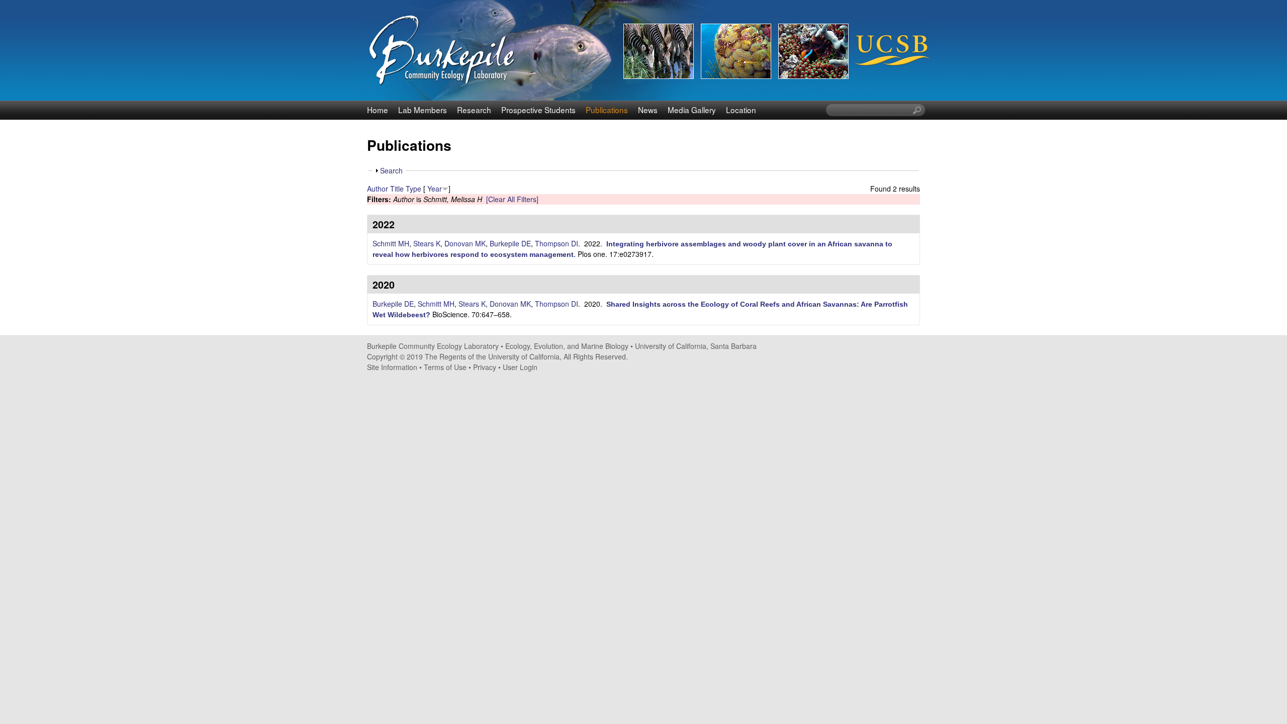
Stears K (426, 243)
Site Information (392, 367)
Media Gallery (692, 109)
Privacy (484, 367)
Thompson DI (556, 243)
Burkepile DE (510, 243)
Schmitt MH (391, 243)
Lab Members (422, 109)
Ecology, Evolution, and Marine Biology (566, 346)
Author (377, 189)
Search (391, 170)
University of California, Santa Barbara (696, 346)
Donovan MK (465, 243)
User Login (520, 367)
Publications (607, 109)
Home (377, 109)
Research (474, 109)
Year (434, 189)
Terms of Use (445, 367)
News (648, 109)
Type (413, 189)
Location (741, 109)
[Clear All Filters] (512, 199)
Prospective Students (538, 109)
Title (397, 189)
